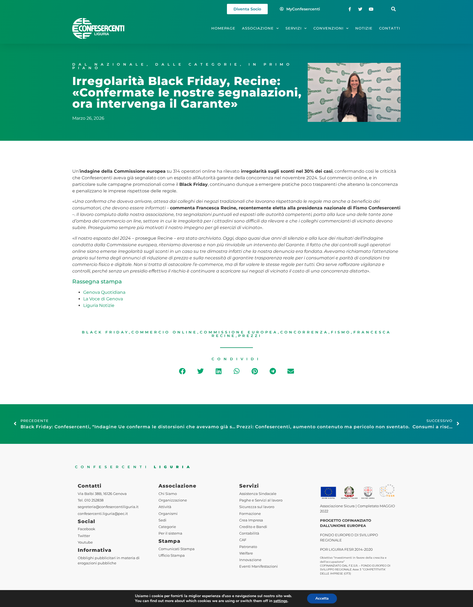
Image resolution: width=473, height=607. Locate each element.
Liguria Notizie (98, 305)
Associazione (258, 28)
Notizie (364, 28)
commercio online (164, 332)
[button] (393, 9)
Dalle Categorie (197, 64)
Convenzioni (328, 28)
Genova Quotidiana (104, 292)
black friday (105, 332)
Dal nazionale (109, 64)
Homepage (223, 28)
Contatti (389, 28)
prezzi (250, 336)
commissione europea (239, 332)
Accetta (322, 598)
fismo (341, 332)
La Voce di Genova (103, 298)
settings (280, 601)
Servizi (293, 28)
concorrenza (304, 332)
